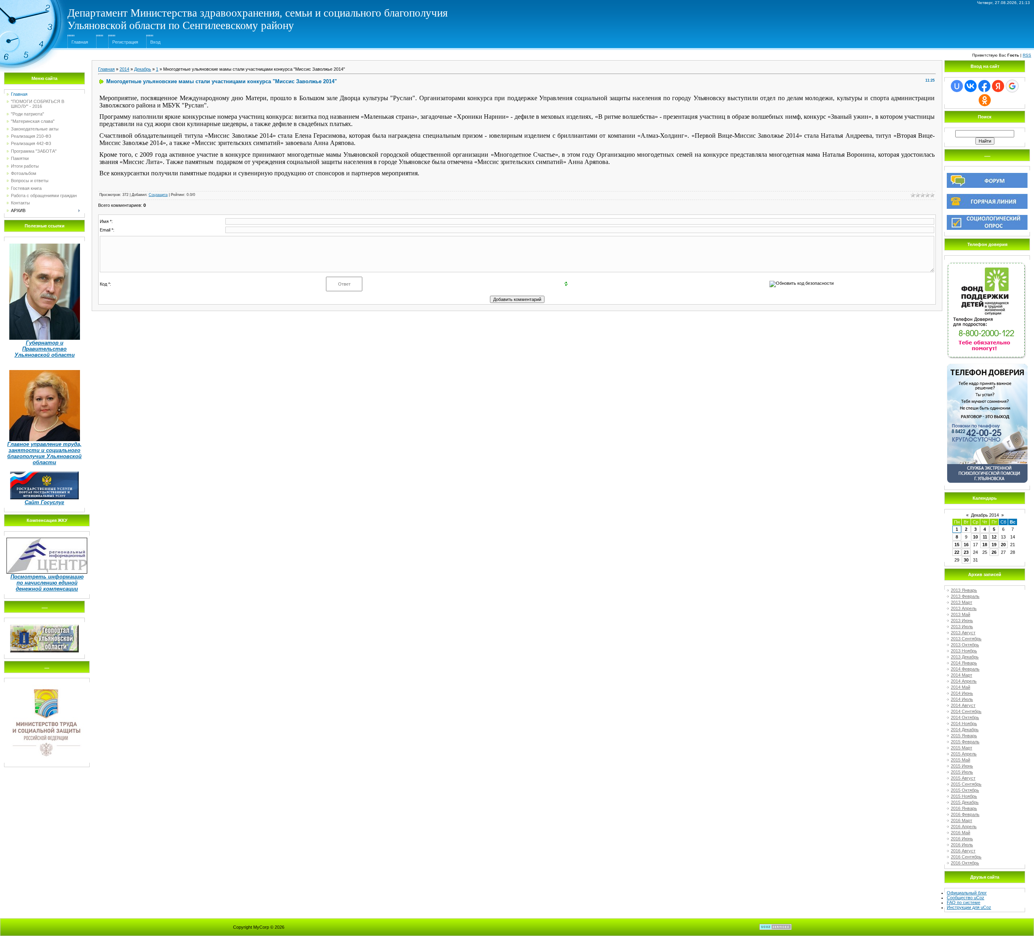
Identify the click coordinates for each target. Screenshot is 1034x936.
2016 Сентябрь (966, 856)
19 (994, 544)
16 (966, 544)
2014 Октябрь (965, 717)
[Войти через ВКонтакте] (971, 86)
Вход (155, 42)
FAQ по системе (963, 902)
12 (994, 536)
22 (956, 552)
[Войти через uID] (957, 86)
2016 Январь (964, 808)
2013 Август (963, 632)
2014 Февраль (965, 669)
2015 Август (963, 778)
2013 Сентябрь (966, 638)
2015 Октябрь (965, 790)
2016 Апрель (964, 826)
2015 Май (960, 759)
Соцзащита (158, 195)
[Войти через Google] (1012, 86)
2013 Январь (964, 590)
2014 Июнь (962, 693)
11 (985, 536)
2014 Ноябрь (964, 723)
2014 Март (961, 675)
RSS (1027, 55)
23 (966, 552)
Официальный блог (967, 892)
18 (984, 544)
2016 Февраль (965, 814)
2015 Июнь (962, 766)
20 (1003, 544)
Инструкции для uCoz (969, 907)
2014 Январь (964, 662)
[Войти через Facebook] (984, 86)
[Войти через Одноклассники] (985, 100)
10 (975, 536)
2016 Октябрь (965, 862)
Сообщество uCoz (965, 897)
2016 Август (963, 850)
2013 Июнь (962, 620)
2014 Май (960, 687)
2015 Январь (964, 735)
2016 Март (961, 820)
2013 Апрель (964, 608)
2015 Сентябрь (966, 784)
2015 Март (961, 747)
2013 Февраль (965, 596)
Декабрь (142, 69)
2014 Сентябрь (966, 711)
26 (994, 552)
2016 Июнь (962, 838)
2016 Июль (962, 844)
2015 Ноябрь (964, 796)
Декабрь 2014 (985, 515)
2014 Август (963, 705)
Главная (79, 42)
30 (966, 559)
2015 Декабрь (965, 802)
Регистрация (125, 42)
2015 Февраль (965, 741)
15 (956, 544)
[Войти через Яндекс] (998, 86)
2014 (124, 69)
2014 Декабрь (965, 729)
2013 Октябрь (965, 644)
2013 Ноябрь (964, 650)
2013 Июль (962, 626)
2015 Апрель (964, 753)
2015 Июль (962, 772)
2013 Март (961, 602)
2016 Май (960, 832)
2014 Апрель (964, 681)
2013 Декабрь (965, 656)
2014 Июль (962, 699)
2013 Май (960, 614)
